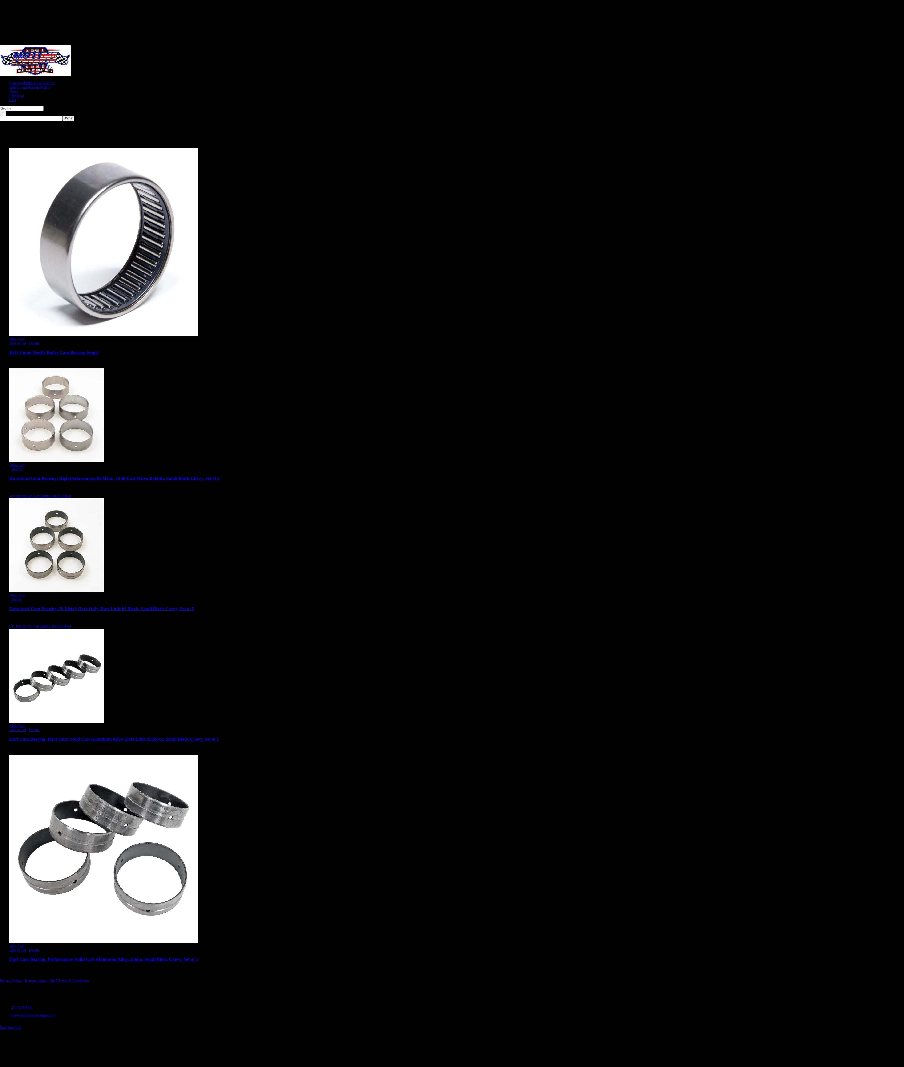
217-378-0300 (21, 1007)
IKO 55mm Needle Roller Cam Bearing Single (53, 352)
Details (34, 343)
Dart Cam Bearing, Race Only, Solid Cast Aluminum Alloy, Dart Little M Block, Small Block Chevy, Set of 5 (114, 739)
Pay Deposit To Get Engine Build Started (40, 496)
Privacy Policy (11, 981)
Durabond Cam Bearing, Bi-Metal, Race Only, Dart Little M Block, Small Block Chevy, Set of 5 (101, 608)
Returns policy (36, 981)
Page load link (10, 1028)
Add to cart (17, 343)
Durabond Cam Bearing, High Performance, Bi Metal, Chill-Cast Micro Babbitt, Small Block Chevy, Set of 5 (114, 478)
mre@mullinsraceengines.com (33, 1015)
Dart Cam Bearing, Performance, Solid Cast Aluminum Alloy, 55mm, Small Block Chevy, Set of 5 (103, 959)
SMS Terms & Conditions (69, 981)
